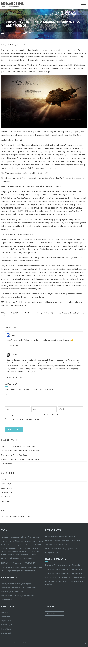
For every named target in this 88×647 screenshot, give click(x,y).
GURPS (36, 548)
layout (10, 555)
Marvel (19, 554)
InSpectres (9, 551)
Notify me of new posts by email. (19, 424)
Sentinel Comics (18, 563)
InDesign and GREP (8, 464)
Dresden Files (29, 545)
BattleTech (36, 537)
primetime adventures (10, 558)
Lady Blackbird (26, 313)
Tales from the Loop (27, 567)
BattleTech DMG (6, 541)
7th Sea (4, 537)
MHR (31, 554)
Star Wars (17, 567)
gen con (23, 548)
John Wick (15, 551)
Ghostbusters (30, 548)
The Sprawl (9, 570)
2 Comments (30, 45)
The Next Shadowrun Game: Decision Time (67, 565)
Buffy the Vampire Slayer (28, 541)
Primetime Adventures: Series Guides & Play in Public (20, 450)
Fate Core (16, 548)
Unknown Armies (29, 571)
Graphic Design (6, 488)
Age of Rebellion (11, 537)
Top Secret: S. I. (72, 313)
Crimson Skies (7, 545)
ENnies (9, 548)
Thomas (19, 45)
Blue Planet (16, 541)
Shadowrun (29, 563)
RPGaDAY (49, 313)
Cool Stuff (6, 313)
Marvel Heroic (25, 554)
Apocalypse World (24, 537)
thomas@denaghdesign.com (22, 516)
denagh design (12, 3)
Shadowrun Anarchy (7, 567)
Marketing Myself (7, 492)
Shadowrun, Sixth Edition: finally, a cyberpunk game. (20, 459)
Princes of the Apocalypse (26, 558)
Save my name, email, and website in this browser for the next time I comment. (36, 415)
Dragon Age (23, 545)
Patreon (34, 554)
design (17, 545)
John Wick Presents (24, 551)
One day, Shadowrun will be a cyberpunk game (18, 446)
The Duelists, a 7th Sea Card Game (14, 455)
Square (16, 643)
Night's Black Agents (38, 313)
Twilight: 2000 (18, 571)
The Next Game (7, 497)
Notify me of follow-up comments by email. (23, 419)
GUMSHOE (16, 313)
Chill (38, 541)
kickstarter (32, 551)
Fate (12, 548)
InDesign (3, 551)
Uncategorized (6, 501)
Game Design (6, 484)
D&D (13, 544)
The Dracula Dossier (59, 313)
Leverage (14, 554)
